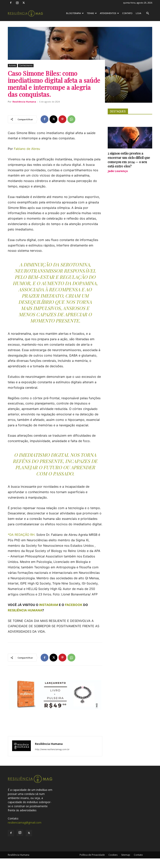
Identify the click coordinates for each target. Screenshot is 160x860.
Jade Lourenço (118, 171)
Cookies (112, 854)
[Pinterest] (62, 119)
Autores (12, 65)
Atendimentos (108, 13)
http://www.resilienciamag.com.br (52, 749)
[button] (147, 13)
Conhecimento (25, 65)
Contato (127, 13)
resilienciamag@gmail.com (24, 822)
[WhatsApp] (71, 119)
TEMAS (90, 13)
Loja (138, 13)
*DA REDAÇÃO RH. (21, 535)
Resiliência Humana (24, 101)
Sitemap (125, 854)
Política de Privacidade (92, 854)
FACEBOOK (73, 605)
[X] (24, 2)
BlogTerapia (73, 13)
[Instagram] (17, 2)
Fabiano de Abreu (27, 149)
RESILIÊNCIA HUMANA (25, 610)
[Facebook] (11, 2)
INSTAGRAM (48, 605)
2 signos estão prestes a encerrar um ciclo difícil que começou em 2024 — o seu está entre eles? (129, 159)
